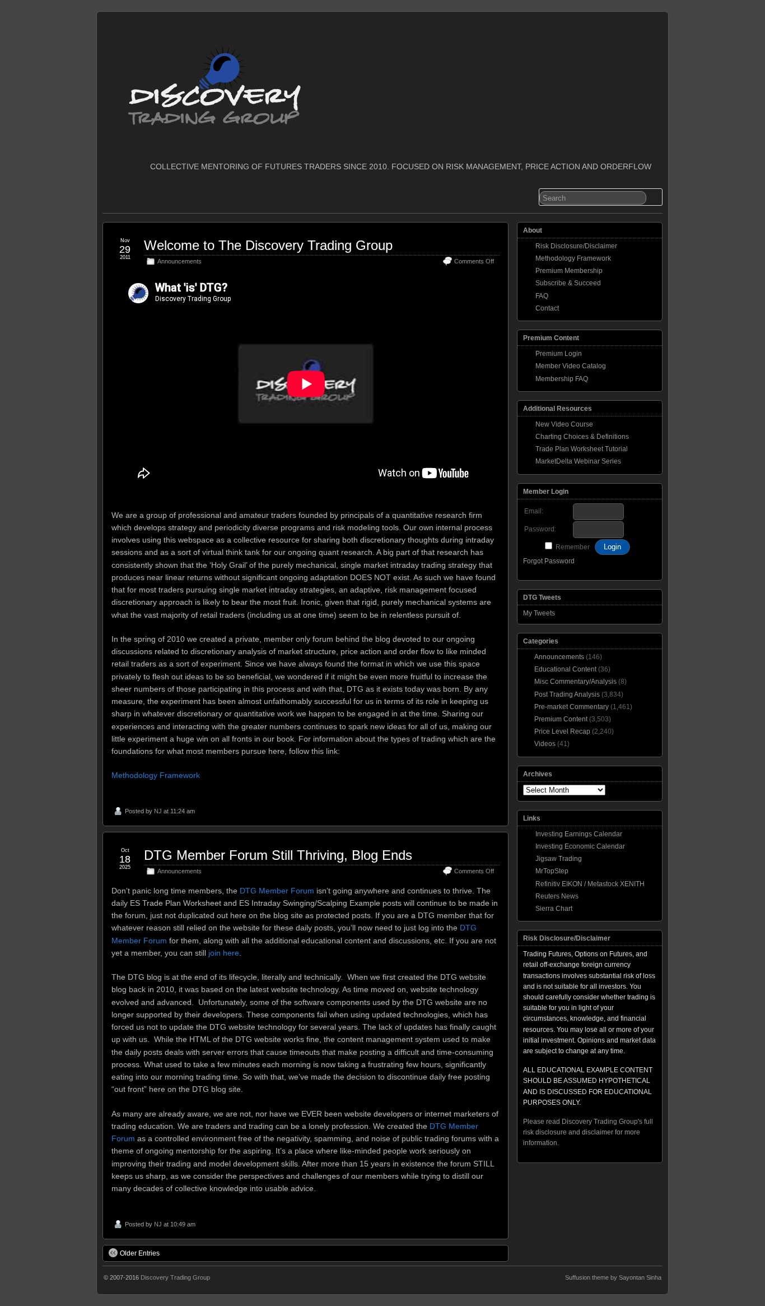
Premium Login (558, 354)
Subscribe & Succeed (568, 283)
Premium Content (560, 719)
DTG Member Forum (277, 890)
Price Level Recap (562, 731)
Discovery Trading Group (175, 1277)
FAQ (541, 296)
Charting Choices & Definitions (582, 437)
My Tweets (539, 613)
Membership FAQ (561, 379)
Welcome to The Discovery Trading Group (268, 245)
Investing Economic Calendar (580, 846)
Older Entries (140, 1253)
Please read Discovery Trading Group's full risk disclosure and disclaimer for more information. (588, 1132)
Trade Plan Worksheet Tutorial (581, 449)
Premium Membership (569, 271)
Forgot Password (549, 561)
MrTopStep (551, 871)
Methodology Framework (155, 775)
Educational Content (565, 669)
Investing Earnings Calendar (578, 834)
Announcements (179, 261)
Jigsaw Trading (558, 859)
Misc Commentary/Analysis (575, 682)
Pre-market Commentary (571, 707)
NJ (158, 811)
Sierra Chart (553, 909)
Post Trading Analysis (567, 694)
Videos (545, 744)
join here (223, 952)
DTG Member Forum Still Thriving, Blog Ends (278, 855)
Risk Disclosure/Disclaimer (576, 246)
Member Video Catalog (570, 366)
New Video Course (564, 424)
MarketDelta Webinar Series (578, 461)
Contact (547, 308)
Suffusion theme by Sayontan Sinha (613, 1277)
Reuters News (557, 896)
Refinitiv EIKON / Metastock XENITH (590, 884)
